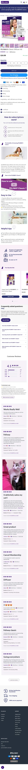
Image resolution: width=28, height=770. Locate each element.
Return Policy (17, 716)
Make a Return (17, 718)
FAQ (2, 743)
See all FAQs (6, 320)
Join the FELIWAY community (6, 747)
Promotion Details (18, 730)
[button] (2, 767)
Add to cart (11, 296)
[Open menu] (26, 2)
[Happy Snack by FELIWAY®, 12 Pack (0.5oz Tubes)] (10, 279)
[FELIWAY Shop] (8, 2)
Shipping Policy (17, 714)
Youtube (2, 718)
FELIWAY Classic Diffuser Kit (15, 15)
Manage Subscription (5, 741)
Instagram (3, 714)
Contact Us (3, 745)
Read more (20, 508)
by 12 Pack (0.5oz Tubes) (10, 290)
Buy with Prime (17, 732)
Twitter (2, 720)
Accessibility (17, 734)
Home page (2, 15)
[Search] (21, 2)
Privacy (16, 726)
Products (7, 15)
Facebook (2, 716)
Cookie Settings (18, 728)
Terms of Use (17, 722)
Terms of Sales (17, 720)
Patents (16, 724)
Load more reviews (14, 680)
